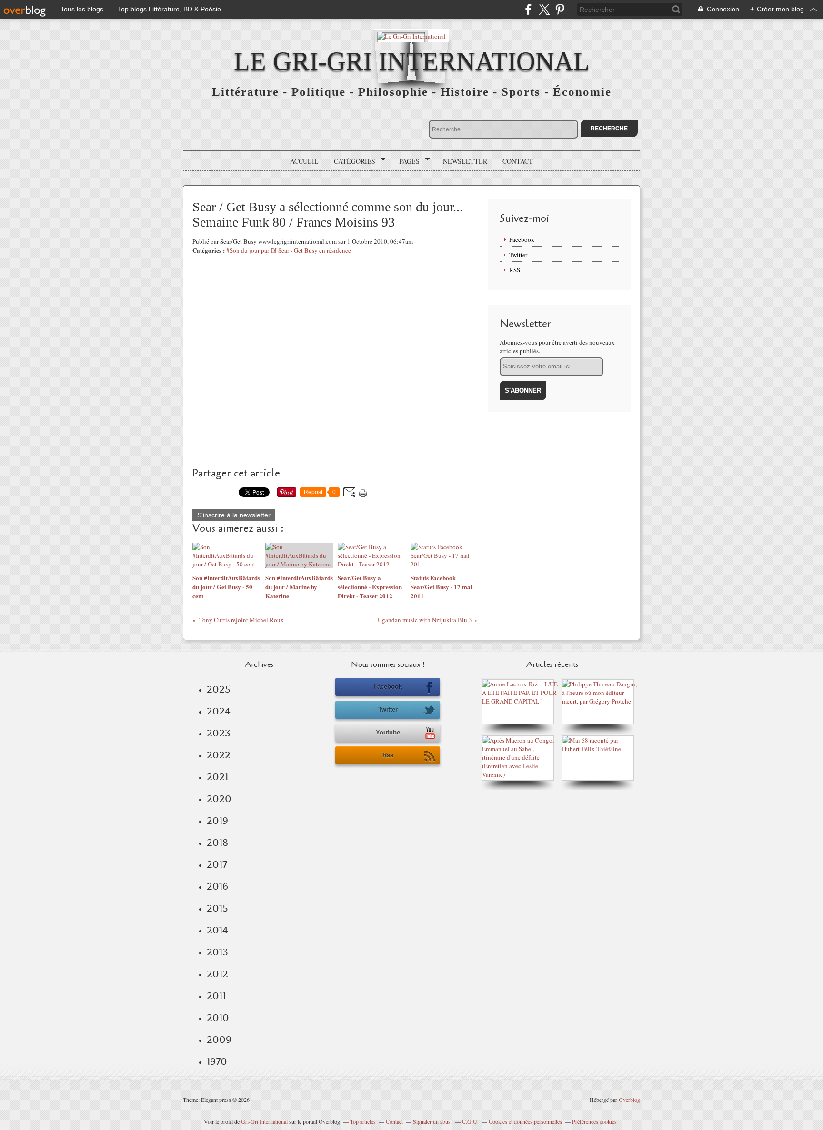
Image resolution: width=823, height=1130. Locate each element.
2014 (217, 930)
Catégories (351, 161)
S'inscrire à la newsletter (234, 515)
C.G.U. (470, 1121)
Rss (387, 755)
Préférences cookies (594, 1121)
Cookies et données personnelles (525, 1121)
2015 (217, 908)
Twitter (518, 254)
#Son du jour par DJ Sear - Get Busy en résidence (288, 250)
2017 (217, 864)
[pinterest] (560, 9)
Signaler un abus (432, 1121)
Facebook (521, 239)
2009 (219, 1039)
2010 (218, 1017)
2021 (217, 777)
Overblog (629, 1099)
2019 (217, 820)
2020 (219, 798)
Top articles (363, 1121)
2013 (217, 952)
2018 (217, 842)
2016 (217, 886)
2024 (219, 711)
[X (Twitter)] (544, 9)
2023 (219, 733)
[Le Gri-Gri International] (411, 35)
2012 (217, 974)
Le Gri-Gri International (412, 61)
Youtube (388, 732)
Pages (406, 161)
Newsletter (465, 161)
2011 (216, 995)
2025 (219, 689)
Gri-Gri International (264, 1121)
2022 (219, 755)
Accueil (304, 161)
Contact (517, 161)
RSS (514, 270)
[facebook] (528, 9)
